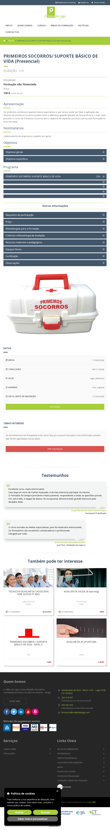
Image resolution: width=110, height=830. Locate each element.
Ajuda (60, 767)
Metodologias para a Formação (22, 228)
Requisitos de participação (20, 215)
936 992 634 (67, 705)
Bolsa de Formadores (67, 749)
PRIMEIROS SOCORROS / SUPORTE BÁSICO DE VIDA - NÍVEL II (28, 643)
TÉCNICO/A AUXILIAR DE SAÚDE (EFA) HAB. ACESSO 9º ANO (28, 593)
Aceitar (19, 812)
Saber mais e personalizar (33, 818)
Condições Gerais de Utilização (72, 780)
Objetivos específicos (17, 158)
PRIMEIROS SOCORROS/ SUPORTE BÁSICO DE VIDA (53, 176)
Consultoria (10, 749)
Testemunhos (63, 753)
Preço (9, 221)
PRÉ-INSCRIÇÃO (55, 449)
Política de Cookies (66, 771)
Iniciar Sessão (99, 2)
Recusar (45, 812)
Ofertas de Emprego (67, 758)
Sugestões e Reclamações (69, 762)
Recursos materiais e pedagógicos (24, 242)
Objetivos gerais (14, 152)
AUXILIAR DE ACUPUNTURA (81, 641)
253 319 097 (67, 697)
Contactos (12, 32)
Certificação (12, 256)
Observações (12, 263)
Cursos (41, 25)
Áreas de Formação (62, 25)
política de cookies (22, 805)
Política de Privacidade (68, 776)
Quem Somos (24, 25)
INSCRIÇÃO (55, 406)
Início (8, 25)
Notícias (83, 25)
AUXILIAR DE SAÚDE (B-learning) (81, 591)
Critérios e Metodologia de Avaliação (25, 235)
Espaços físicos (14, 249)
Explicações (9, 753)
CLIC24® (91, 802)
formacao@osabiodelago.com (75, 712)
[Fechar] (58, 790)
